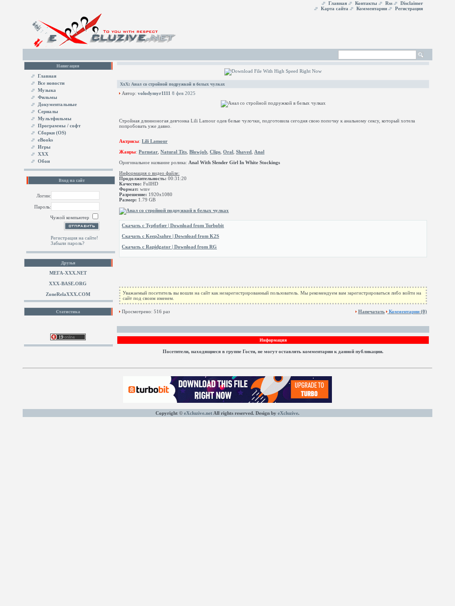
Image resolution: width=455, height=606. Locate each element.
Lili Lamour (155, 141)
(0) (408, 311)
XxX (124, 84)
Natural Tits (173, 151)
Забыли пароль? (67, 243)
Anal (259, 151)
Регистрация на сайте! (74, 237)
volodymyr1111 (154, 93)
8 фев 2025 (184, 93)
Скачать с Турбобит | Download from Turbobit (173, 225)
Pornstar (148, 151)
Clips (215, 151)
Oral (228, 151)
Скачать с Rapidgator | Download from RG (169, 246)
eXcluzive (288, 413)
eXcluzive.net (198, 413)
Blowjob (198, 151)
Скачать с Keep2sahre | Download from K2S (170, 236)
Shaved (243, 151)
